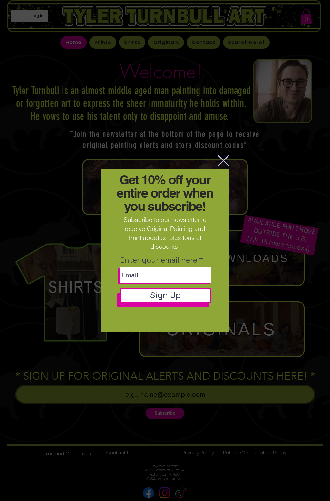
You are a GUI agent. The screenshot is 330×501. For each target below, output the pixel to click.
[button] (223, 161)
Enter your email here (158, 260)
